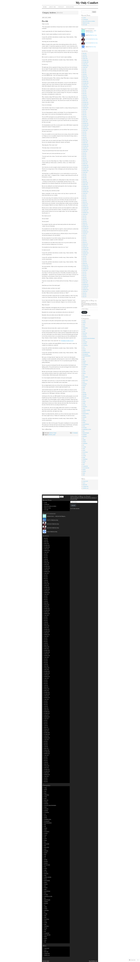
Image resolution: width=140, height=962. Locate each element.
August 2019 (85, 193)
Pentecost (84, 420)
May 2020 (84, 177)
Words (84, 473)
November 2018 (85, 209)
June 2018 (84, 217)
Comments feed (85, 486)
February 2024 (85, 98)
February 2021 (85, 161)
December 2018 (85, 207)
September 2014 (85, 289)
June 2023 (84, 112)
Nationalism (85, 406)
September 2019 (85, 191)
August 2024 (85, 88)
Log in (84, 482)
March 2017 (85, 242)
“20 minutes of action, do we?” (67, 340)
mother (84, 403)
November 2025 (85, 62)
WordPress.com (85, 488)
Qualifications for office (87, 429)
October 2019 (85, 189)
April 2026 (85, 55)
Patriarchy (84, 417)
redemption (85, 434)
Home (45, 6)
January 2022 (85, 142)
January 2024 (85, 100)
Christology (85, 336)
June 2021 (84, 154)
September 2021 (85, 149)
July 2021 (84, 153)
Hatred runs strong (86, 22)
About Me (52, 6)
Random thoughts (86, 432)
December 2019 (85, 186)
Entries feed (85, 484)
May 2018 (84, 219)
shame (84, 448)
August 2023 (85, 109)
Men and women (86, 397)
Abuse (84, 324)
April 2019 (85, 200)
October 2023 (85, 105)
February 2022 (85, 140)
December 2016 (85, 247)
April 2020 (85, 179)
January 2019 (85, 205)
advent (84, 326)
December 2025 (85, 60)
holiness (84, 373)
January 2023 (85, 121)
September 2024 (85, 86)
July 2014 (84, 293)
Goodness (84, 366)
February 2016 (85, 265)
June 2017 (84, 237)
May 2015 (84, 275)
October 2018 (85, 210)
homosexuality (85, 376)
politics (84, 422)
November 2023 (85, 104)
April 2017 (85, 240)
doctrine (84, 350)
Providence (85, 427)
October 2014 (85, 287)
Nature (84, 408)
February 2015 (85, 280)
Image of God (85, 380)
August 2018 (85, 214)
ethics (84, 357)
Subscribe (84, 312)
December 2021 (85, 144)
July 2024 (84, 90)
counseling (85, 343)
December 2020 (85, 165)
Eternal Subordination (86, 355)
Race (84, 431)
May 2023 (84, 114)
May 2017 (84, 238)
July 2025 (84, 69)
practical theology (86, 424)
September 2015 (85, 268)
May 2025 (84, 72)
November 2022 (85, 125)
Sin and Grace (85, 452)
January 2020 (85, 184)
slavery (84, 453)
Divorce (84, 348)
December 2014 (85, 284)
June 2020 (84, 175)
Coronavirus (85, 341)
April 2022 (85, 137)
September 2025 (85, 65)
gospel (54, 434)
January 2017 (85, 245)
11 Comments (75, 432)
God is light (85, 24)
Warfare (84, 469)
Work (84, 474)
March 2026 (85, 56)
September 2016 (85, 252)
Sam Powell (88, 39)
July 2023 (84, 111)
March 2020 (85, 181)
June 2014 (84, 294)
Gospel (54, 432)
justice (84, 382)
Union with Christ (86, 467)
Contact (61, 6)
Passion (84, 411)
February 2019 (85, 203)
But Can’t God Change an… (61, 516)
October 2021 (85, 147)
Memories (84, 396)
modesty (84, 401)
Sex (83, 445)
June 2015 (84, 273)
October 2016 (85, 251)
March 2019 (85, 202)
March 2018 (85, 223)
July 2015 (84, 272)
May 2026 (84, 53)
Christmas (84, 334)
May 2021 (84, 156)
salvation (84, 441)
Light (84, 389)
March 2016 (85, 263)
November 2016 (85, 249)
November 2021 (85, 146)
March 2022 (85, 139)
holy (83, 375)
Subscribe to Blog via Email (89, 301)
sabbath (84, 439)
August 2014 (85, 291)
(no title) (84, 17)
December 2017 (85, 226)
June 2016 (84, 258)
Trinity (84, 462)
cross (84, 347)
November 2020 (85, 167)
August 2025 (85, 67)
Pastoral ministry (86, 413)
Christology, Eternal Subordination (89, 338)
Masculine (84, 394)
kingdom (84, 385)
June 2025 (84, 70)
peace (84, 418)
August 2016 (85, 254)
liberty (84, 387)
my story (84, 404)
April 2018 (85, 221)
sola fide (84, 455)
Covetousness (85, 345)
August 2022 (85, 130)
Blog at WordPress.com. (93, 961)
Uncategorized (85, 466)
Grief (84, 369)
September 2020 (85, 170)
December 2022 (85, 123)
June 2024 (84, 91)
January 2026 (85, 58)
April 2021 (85, 158)
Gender (84, 362)
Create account (85, 481)
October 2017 (85, 230)
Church (84, 340)
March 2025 (85, 76)
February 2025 (85, 77)
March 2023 (85, 118)
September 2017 (85, 231)
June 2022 (84, 133)
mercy (84, 399)
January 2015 (85, 282)
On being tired (85, 19)
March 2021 (85, 160)
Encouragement (85, 354)
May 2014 (84, 296)
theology (84, 460)
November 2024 (85, 83)
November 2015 (85, 266)
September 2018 (85, 212)
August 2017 (85, 233)
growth (84, 371)
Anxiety (84, 329)
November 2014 (85, 286)
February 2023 (85, 119)
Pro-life (45, 21)
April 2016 (85, 261)
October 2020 (85, 168)
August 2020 (85, 172)
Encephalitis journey (86, 352)
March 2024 (85, 97)
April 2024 (85, 95)
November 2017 (85, 228)
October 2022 (85, 126)
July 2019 (84, 195)
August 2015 (85, 270)
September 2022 (85, 128)
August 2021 (85, 151)
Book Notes (85, 333)
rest (83, 438)
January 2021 (85, 163)
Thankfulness (85, 459)
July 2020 (84, 174)
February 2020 (85, 182)
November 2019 (85, 188)
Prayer (84, 425)
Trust (84, 464)
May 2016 (84, 259)
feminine (84, 361)
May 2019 (84, 198)
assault (84, 331)
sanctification (85, 443)
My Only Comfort (87, 2)
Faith (84, 359)
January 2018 (85, 224)
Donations (70, 6)
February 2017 (85, 244)
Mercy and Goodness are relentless (89, 21)
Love (84, 390)
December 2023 (85, 102)
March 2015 (85, 279)
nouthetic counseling (86, 410)
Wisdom (84, 471)
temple (84, 457)
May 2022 (84, 135)
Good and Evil (85, 364)
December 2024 (85, 81)
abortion (51, 432)
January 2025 (85, 79)
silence (84, 450)
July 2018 (84, 216)
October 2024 (85, 84)
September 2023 (85, 107)
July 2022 (84, 132)
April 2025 (85, 74)
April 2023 (85, 116)
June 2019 (84, 196)
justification (85, 383)
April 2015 (85, 277)
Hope (84, 378)
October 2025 (85, 63)
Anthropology (85, 327)
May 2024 (84, 93)
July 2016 (84, 256)
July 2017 (84, 235)
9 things (84, 320)
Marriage (84, 392)
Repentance (85, 436)
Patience (84, 415)
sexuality (84, 446)
